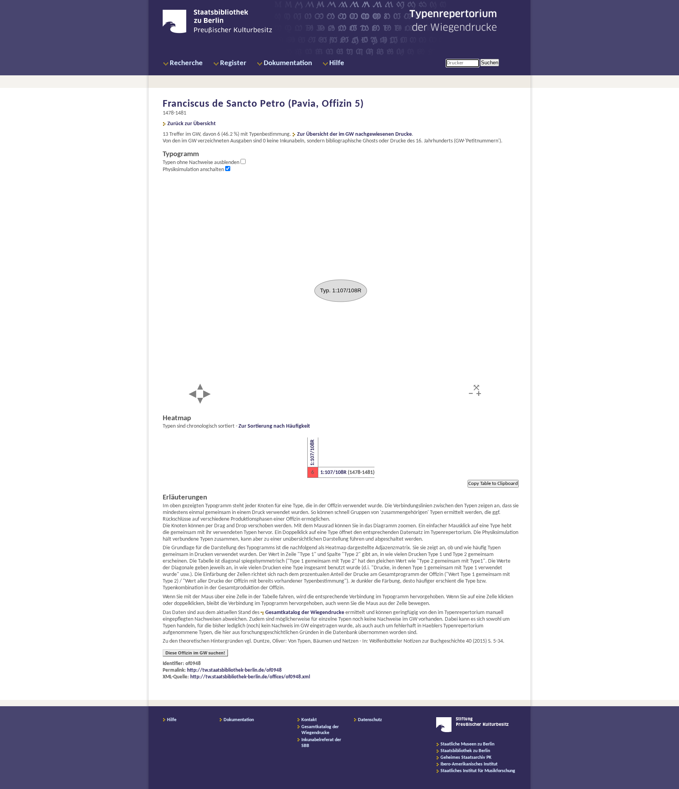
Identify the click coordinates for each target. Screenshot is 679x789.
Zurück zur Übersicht (191, 124)
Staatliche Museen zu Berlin (467, 744)
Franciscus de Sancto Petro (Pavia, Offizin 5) (263, 104)
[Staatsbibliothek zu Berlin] (217, 32)
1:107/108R (313, 452)
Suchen (489, 63)
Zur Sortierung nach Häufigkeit (274, 426)
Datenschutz (370, 720)
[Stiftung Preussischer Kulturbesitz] (472, 731)
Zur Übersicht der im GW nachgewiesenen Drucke (354, 134)
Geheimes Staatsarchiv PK (466, 757)
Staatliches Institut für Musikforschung (477, 771)
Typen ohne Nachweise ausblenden (201, 163)
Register (233, 63)
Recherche (186, 63)
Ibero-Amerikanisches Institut (468, 764)
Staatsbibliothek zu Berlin (465, 751)
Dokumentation (288, 63)
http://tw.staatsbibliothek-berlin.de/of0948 (234, 670)
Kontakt (309, 720)
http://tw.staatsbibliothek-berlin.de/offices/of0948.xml (250, 677)
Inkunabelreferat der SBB (321, 743)
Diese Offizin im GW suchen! (195, 653)
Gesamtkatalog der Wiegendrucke (304, 613)
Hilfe (336, 63)
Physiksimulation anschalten (194, 170)
